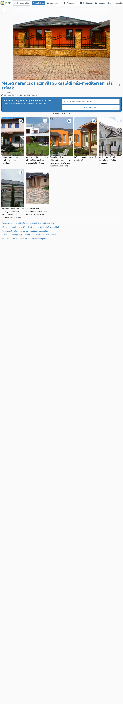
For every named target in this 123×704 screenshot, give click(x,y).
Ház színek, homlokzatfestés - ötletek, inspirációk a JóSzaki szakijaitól (31, 227)
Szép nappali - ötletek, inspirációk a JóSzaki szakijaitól (24, 231)
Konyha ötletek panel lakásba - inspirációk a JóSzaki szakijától (27, 223)
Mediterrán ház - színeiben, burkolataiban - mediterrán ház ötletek (37, 211)
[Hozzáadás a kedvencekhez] (120, 85)
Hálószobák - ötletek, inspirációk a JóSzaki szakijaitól (24, 238)
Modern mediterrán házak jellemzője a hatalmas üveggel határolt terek (37, 160)
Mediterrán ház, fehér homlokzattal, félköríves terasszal (109, 160)
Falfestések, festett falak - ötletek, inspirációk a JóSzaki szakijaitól (29, 235)
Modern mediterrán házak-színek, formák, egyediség (10, 160)
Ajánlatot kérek (90, 107)
